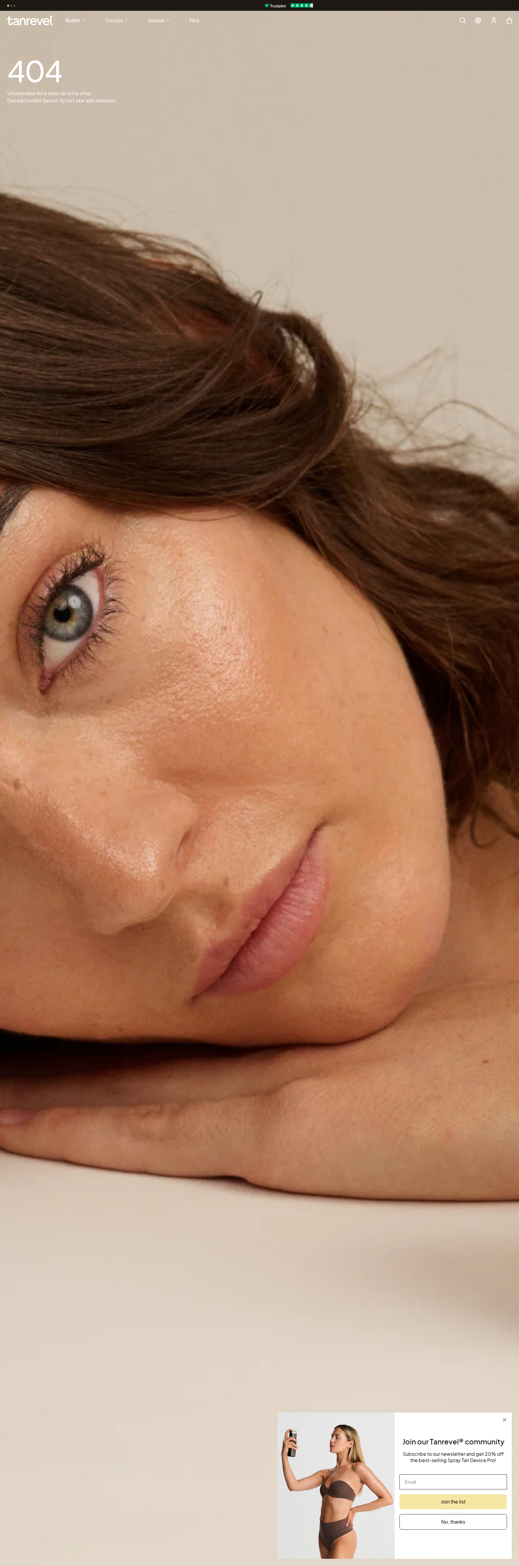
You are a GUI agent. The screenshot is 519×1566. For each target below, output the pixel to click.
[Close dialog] (504, 1419)
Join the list (453, 1501)
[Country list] (478, 20)
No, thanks (453, 1522)
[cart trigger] (509, 20)
